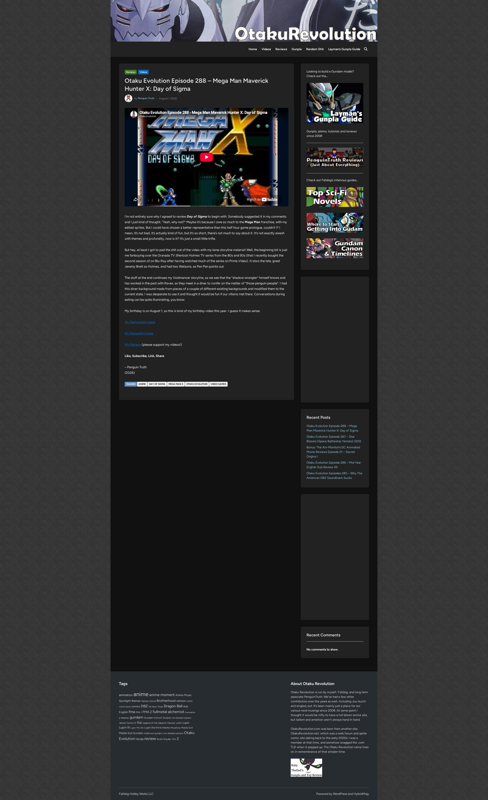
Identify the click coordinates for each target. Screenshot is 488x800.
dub (185, 706)
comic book (125, 706)
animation (126, 695)
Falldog (343, 692)
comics (135, 706)
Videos (266, 49)
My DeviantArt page (139, 333)
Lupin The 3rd (137, 727)
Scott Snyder (164, 739)
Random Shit (315, 49)
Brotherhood (166, 701)
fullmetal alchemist (168, 711)
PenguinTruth (313, 697)
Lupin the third (152, 727)
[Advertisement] (335, 339)
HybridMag (361, 794)
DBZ (144, 706)
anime (142, 384)
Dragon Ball (173, 706)
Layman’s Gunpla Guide (344, 49)
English (123, 712)
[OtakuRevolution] (244, 20)
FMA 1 (139, 712)
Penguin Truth (146, 98)
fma (132, 712)
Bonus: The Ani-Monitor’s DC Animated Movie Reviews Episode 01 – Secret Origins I (333, 451)
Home (253, 49)
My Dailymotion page (140, 322)
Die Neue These (155, 706)
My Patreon (133, 345)
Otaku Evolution (196, 384)
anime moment (162, 694)
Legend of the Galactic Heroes (159, 722)
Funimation (190, 712)
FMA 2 (147, 712)
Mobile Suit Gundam (131, 733)
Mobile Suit (187, 727)
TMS (174, 739)
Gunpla (297, 49)
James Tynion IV (127, 722)
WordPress (340, 794)
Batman (136, 701)
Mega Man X (176, 384)
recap (140, 739)
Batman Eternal (148, 701)
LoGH (179, 723)
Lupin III (124, 727)
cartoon (181, 701)
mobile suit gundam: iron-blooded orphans (163, 733)
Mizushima (176, 728)
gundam (136, 717)
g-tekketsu (124, 718)
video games (218, 384)
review (150, 738)
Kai (139, 722)
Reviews (281, 49)
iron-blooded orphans (181, 718)
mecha (166, 727)
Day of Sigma (157, 384)
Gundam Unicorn (153, 717)
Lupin (185, 722)
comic (189, 701)
